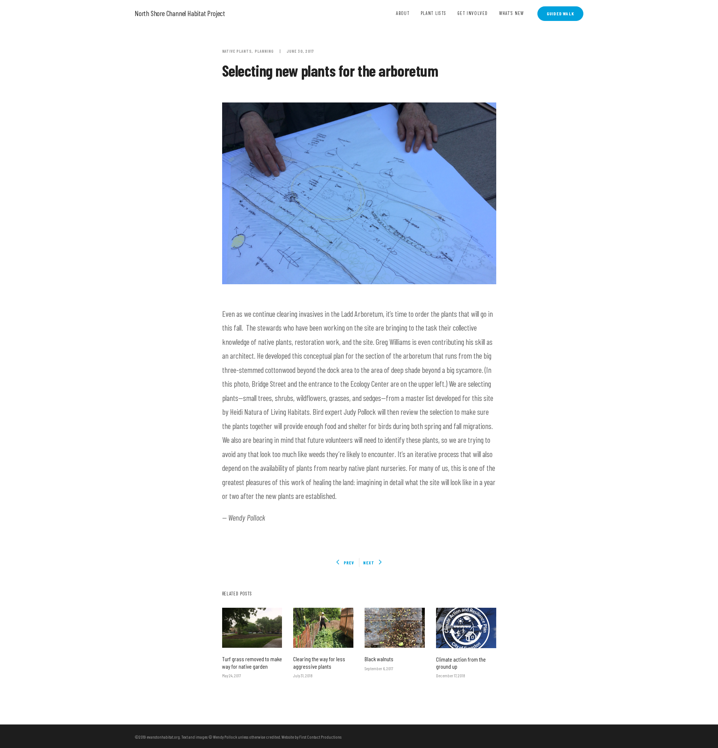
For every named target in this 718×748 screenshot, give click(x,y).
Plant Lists (433, 13)
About (402, 13)
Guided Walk (560, 13)
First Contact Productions (320, 736)
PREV (349, 562)
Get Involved (472, 13)
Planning (264, 51)
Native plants (237, 51)
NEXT (368, 562)
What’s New (511, 13)
